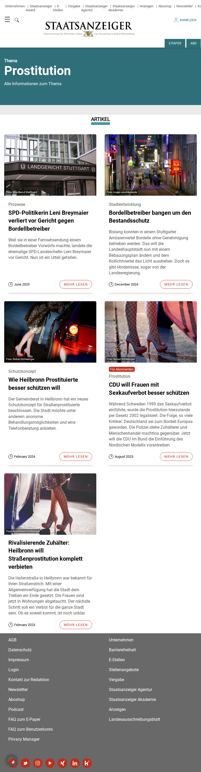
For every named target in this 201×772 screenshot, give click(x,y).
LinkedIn (75, 763)
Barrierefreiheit (122, 649)
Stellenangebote (124, 669)
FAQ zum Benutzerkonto (30, 729)
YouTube (50, 763)
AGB (12, 639)
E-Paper (175, 43)
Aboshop (164, 6)
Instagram (38, 763)
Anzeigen (146, 6)
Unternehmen (15, 6)
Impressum (18, 659)
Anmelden (188, 20)
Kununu (87, 763)
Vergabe (74, 6)
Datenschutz (20, 649)
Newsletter (184, 6)
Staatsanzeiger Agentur (130, 689)
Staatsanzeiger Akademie (121, 8)
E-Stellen (58, 8)
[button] (11, 760)
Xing (62, 763)
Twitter (25, 763)
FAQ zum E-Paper (24, 719)
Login (13, 669)
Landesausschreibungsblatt (134, 719)
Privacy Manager (24, 739)
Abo (194, 43)
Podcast (16, 709)
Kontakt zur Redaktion (28, 679)
